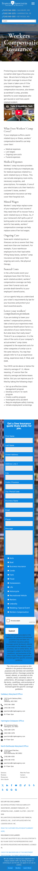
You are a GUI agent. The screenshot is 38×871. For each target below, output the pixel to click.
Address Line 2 (11, 464)
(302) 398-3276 (9, 730)
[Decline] (35, 864)
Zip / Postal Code (12, 492)
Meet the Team (25, 773)
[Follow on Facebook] (11, 785)
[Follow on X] (2, 785)
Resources (4, 777)
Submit (12, 631)
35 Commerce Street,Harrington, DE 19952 (11, 726)
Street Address (11, 455)
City (7, 473)
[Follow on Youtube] (16, 785)
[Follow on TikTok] (25, 785)
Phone (8, 519)
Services (3, 773)
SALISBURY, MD (17, 10)
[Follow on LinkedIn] (7, 785)
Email (7, 510)
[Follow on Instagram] (20, 785)
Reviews (3, 775)
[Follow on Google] (7, 790)
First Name (9, 436)
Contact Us (23, 777)
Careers (22, 775)
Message (9, 529)
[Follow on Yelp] (29, 785)
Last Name (9, 445)
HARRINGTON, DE (17, 13)
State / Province (12, 482)
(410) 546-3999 (9, 704)
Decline (18, 868)
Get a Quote (5, 779)
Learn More (27, 868)
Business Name (11, 501)
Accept (10, 868)
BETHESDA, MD (16, 16)
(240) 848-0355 (9, 756)
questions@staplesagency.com (14, 711)
